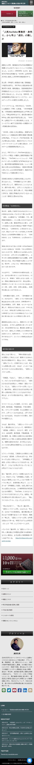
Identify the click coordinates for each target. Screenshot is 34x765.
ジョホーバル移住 (8, 615)
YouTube (9, 13)
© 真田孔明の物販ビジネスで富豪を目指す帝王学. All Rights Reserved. (17, 763)
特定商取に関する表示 (22, 760)
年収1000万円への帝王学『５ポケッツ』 (24, 13)
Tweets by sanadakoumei (9, 754)
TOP (3, 20)
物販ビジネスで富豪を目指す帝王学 (13, 2)
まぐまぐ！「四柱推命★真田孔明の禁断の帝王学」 (16, 709)
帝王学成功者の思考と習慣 (10, 20)
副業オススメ (7, 594)
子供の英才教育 (7, 610)
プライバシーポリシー (12, 760)
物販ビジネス (7, 599)
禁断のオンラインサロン (10, 621)
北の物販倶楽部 (7, 714)
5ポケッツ (6, 588)
